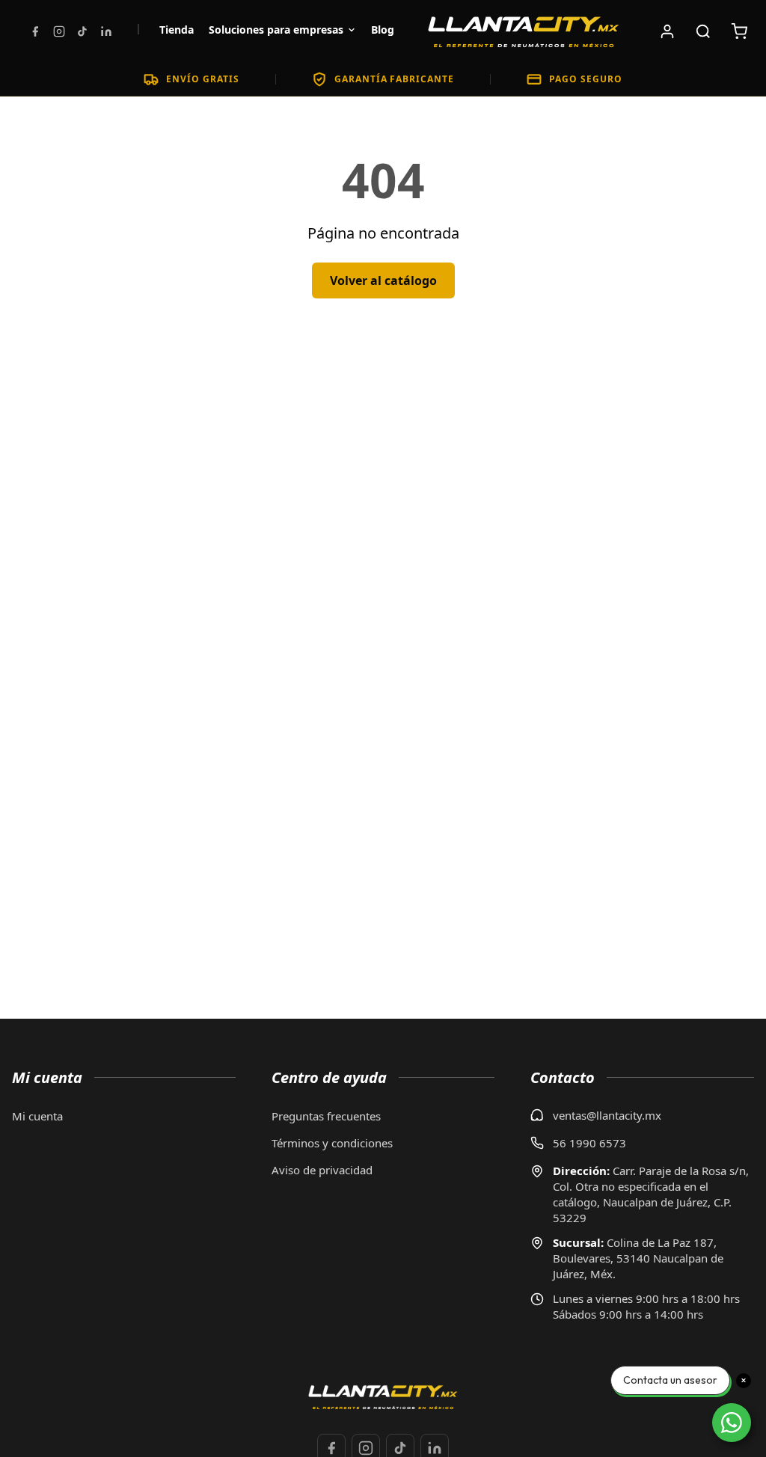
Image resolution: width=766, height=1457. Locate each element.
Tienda (176, 29)
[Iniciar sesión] (667, 31)
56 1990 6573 (589, 1142)
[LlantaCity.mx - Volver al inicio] (523, 31)
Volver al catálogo (383, 280)
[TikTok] (82, 31)
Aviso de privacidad (322, 1169)
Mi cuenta (37, 1115)
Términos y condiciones (332, 1142)
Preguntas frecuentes (326, 1115)
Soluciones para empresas (276, 29)
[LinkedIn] (106, 31)
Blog (382, 29)
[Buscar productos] (703, 31)
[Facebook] (35, 31)
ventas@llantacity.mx (607, 1115)
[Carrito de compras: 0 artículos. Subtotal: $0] (739, 31)
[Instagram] (59, 31)
